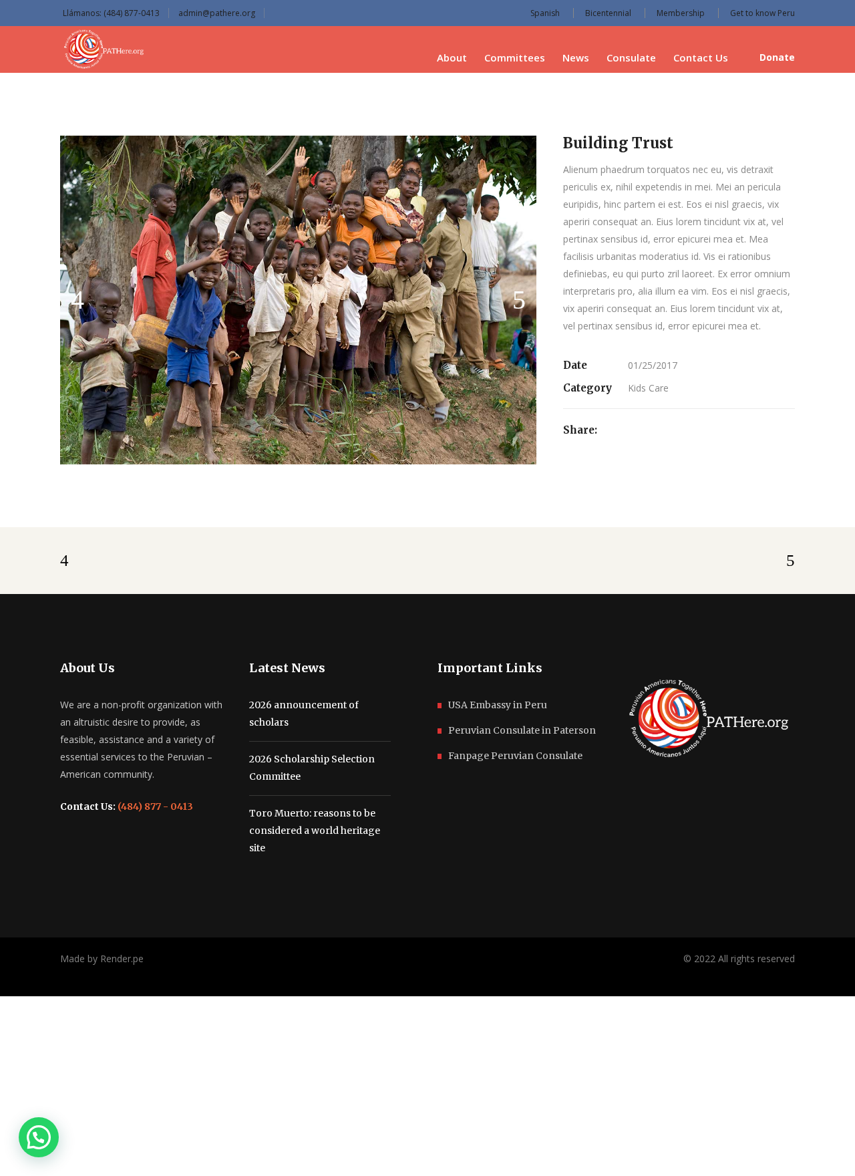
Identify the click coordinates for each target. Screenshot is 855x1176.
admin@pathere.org (216, 13)
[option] (298, 300)
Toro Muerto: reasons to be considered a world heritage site (314, 830)
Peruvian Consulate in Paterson (522, 730)
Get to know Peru (762, 13)
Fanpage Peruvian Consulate (515, 756)
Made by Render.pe (102, 958)
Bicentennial (608, 13)
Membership (681, 13)
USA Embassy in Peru (497, 705)
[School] (298, 300)
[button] (39, 1137)
